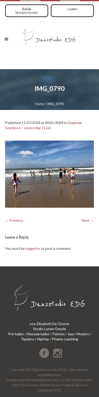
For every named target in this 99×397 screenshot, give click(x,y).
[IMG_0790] (49, 174)
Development (36, 380)
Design (12, 380)
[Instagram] (58, 353)
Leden (72, 9)
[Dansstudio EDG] (49, 35)
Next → (88, 220)
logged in (33, 248)
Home (39, 104)
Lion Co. (58, 380)
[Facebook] (44, 353)
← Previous (14, 220)
